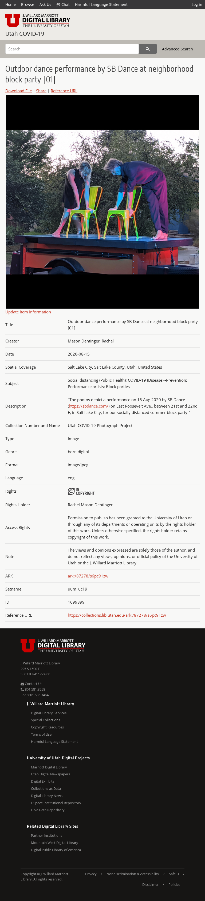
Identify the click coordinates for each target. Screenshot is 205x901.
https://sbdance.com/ (88, 406)
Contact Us (33, 683)
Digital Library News (46, 795)
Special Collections (45, 719)
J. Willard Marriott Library (40, 663)
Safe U (174, 873)
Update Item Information (28, 311)
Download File (18, 90)
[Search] (148, 49)
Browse (27, 4)
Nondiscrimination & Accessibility (133, 873)
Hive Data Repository (48, 809)
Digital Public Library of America (56, 849)
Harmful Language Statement (101, 4)
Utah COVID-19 (24, 33)
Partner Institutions (46, 835)
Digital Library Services (48, 713)
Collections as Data (46, 788)
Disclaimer (150, 884)
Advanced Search (177, 48)
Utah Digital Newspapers (50, 774)
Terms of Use (41, 734)
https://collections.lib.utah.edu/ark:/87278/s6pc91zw (117, 615)
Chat (65, 4)
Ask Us (45, 4)
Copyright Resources (47, 727)
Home (10, 4)
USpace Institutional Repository (56, 802)
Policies (174, 884)
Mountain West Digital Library (54, 842)
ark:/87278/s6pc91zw (88, 576)
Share (41, 90)
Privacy (91, 873)
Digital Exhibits (42, 781)
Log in (197, 4)
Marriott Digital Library (49, 767)
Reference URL (64, 90)
